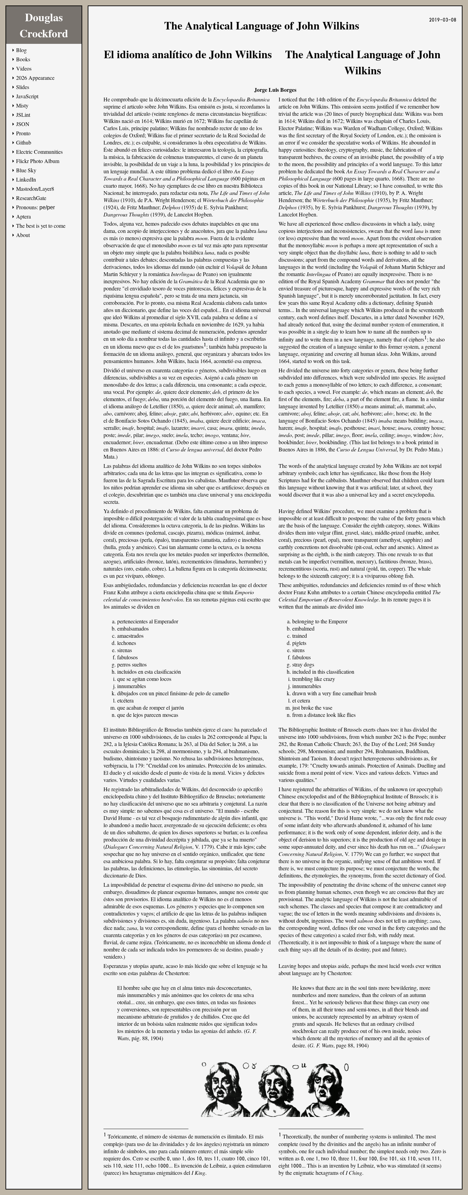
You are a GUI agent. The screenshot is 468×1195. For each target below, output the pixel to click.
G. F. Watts (321, 1045)
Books (23, 59)
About (23, 234)
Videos (24, 68)
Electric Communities (39, 151)
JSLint (23, 114)
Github (23, 142)
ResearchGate (31, 197)
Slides (22, 86)
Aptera (23, 216)
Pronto (23, 133)
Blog (21, 49)
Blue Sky (26, 170)
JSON (22, 123)
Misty (22, 105)
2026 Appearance (35, 77)
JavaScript (27, 96)
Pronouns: (35, 207)
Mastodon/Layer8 (35, 188)
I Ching (354, 1172)
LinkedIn (26, 179)
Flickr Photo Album (37, 160)
